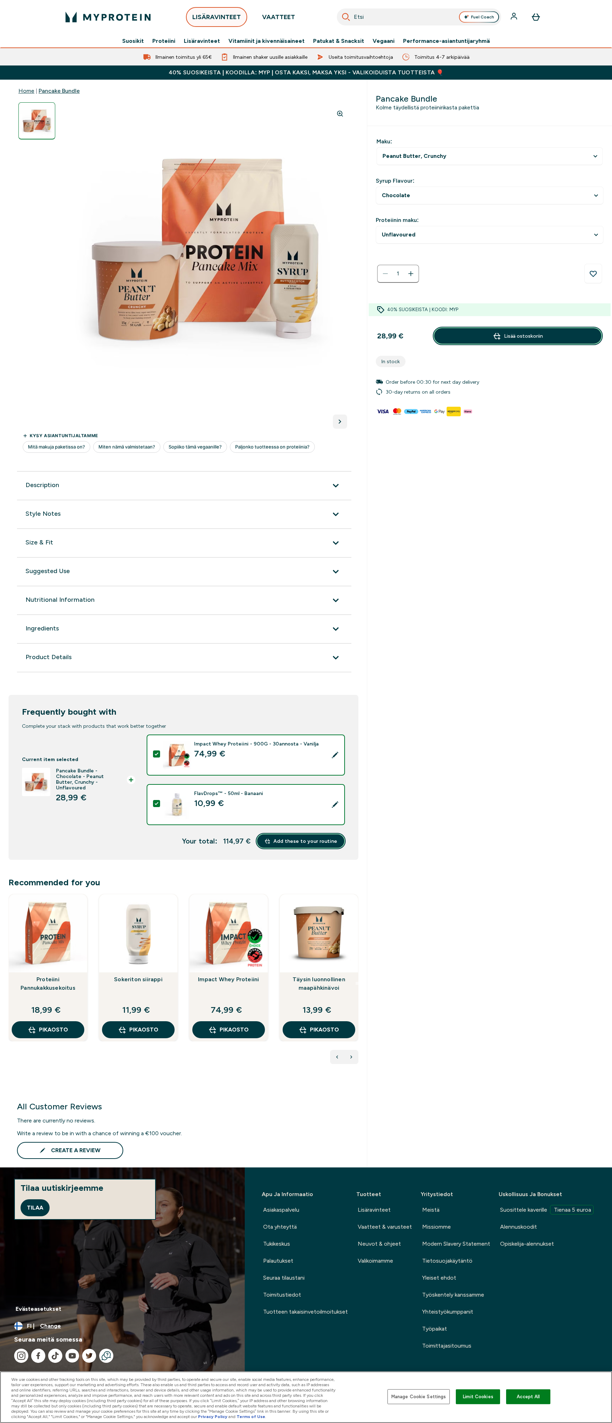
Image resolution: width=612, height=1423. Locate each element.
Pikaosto (53, 1030)
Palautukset (278, 1261)
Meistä (431, 1210)
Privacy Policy (212, 1416)
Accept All (528, 1396)
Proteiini (163, 41)
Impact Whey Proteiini (228, 979)
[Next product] (351, 1057)
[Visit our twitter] (89, 1356)
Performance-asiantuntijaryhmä (446, 41)
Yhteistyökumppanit (447, 1312)
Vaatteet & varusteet (385, 1227)
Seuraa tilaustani (284, 1278)
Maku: (384, 141)
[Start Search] (346, 16)
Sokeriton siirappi (138, 979)
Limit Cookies (478, 1396)
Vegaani (384, 41)
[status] (398, 273)
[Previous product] (337, 1057)
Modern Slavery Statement (456, 1244)
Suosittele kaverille (545, 1210)
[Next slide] (357, 983)
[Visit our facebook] (38, 1356)
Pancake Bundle (59, 91)
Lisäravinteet (202, 41)
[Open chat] (106, 1356)
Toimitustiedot (282, 1295)
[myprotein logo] (108, 17)
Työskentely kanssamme (453, 1295)
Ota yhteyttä (280, 1227)
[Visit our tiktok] (55, 1356)
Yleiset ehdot (439, 1278)
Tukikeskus (276, 1244)
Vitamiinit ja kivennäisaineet (266, 41)
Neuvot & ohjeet (379, 1244)
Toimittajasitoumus (446, 1346)
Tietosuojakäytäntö (447, 1261)
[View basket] (535, 17)
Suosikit (133, 41)
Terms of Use (251, 1416)
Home (26, 91)
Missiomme (436, 1227)
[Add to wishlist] (593, 274)
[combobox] (419, 16)
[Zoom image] (340, 113)
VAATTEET (278, 17)
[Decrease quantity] (385, 273)
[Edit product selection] (335, 755)
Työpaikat (434, 1329)
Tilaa (35, 1208)
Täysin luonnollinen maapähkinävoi (319, 983)
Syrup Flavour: (395, 181)
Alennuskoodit (518, 1227)
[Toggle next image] (340, 422)
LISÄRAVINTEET (216, 17)
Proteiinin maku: (397, 220)
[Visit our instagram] (21, 1356)
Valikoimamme (375, 1261)
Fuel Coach (482, 17)
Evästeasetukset (38, 1309)
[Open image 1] (36, 120)
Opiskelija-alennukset (527, 1244)
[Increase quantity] (411, 273)
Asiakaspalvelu (281, 1210)
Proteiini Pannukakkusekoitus (48, 983)
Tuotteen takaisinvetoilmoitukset (305, 1312)
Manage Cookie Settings (418, 1396)
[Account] (514, 17)
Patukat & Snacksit (338, 41)
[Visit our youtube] (72, 1356)
